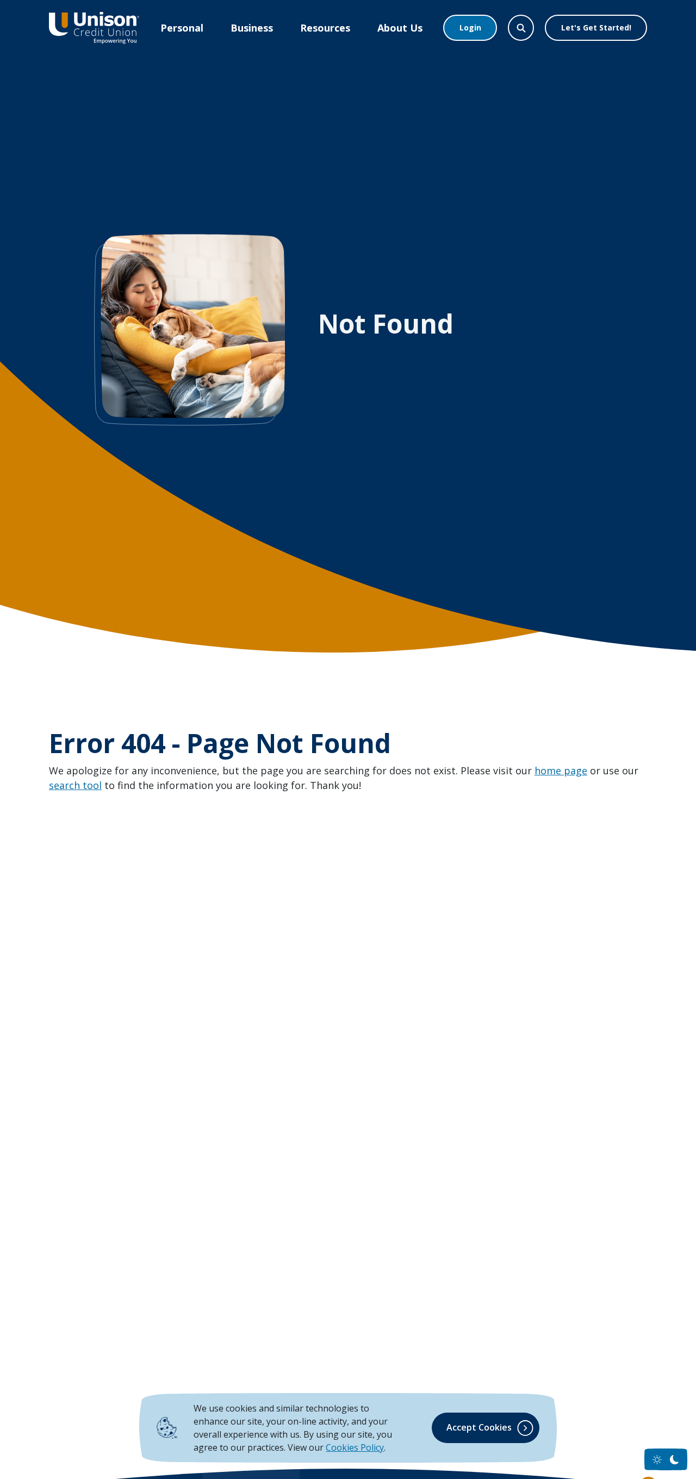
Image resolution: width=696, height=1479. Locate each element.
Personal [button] (181, 27)
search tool (75, 785)
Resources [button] (325, 27)
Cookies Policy (355, 1447)
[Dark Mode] (674, 1459)
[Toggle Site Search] (521, 28)
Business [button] (252, 27)
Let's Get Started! (596, 27)
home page (561, 770)
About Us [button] (399, 27)
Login (470, 27)
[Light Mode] (657, 1459)
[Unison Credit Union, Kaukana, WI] (94, 27)
